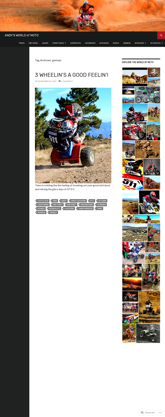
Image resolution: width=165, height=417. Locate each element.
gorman (101, 205)
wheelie (41, 212)
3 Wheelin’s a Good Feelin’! (71, 75)
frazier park (87, 205)
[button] (134, 76)
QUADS (45, 43)
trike (99, 208)
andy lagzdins (78, 201)
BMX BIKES (104, 43)
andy (64, 201)
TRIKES (21, 43)
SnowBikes (90, 43)
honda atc (54, 208)
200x (55, 201)
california (43, 205)
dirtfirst (71, 205)
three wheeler (85, 208)
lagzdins (69, 208)
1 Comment (67, 81)
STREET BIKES (58, 43)
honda (41, 208)
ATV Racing (155, 43)
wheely (53, 212)
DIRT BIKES (33, 43)
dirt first (58, 205)
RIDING (116, 43)
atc (92, 201)
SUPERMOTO (75, 43)
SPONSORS (139, 43)
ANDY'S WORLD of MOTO (22, 35)
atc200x (102, 201)
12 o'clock (43, 201)
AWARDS (127, 43)
